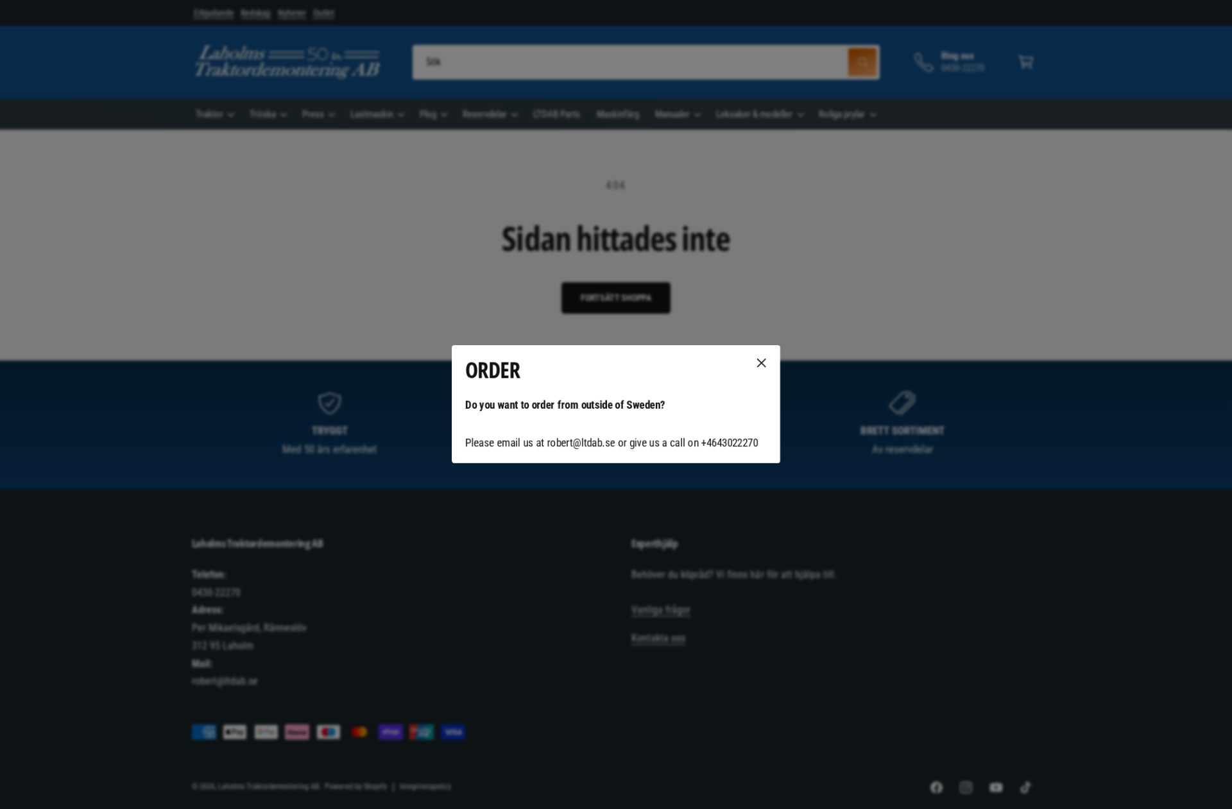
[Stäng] (761, 363)
